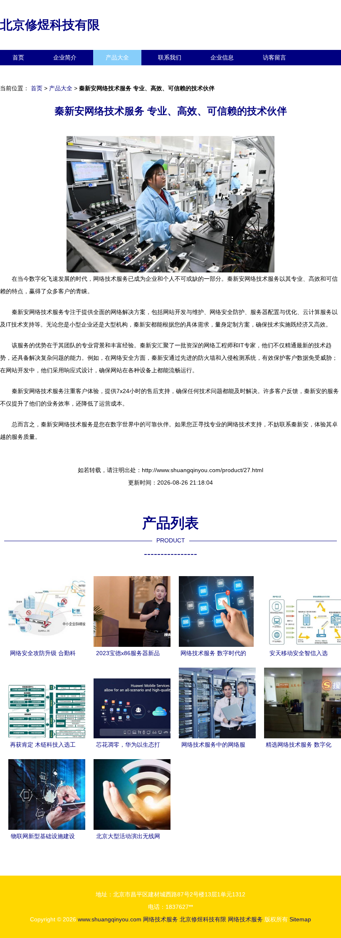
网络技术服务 (160, 919)
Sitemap (300, 919)
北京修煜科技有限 (50, 25)
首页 (18, 57)
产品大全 (117, 57)
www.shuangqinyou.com (109, 919)
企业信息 (222, 57)
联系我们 (169, 57)
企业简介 (65, 57)
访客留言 (274, 57)
